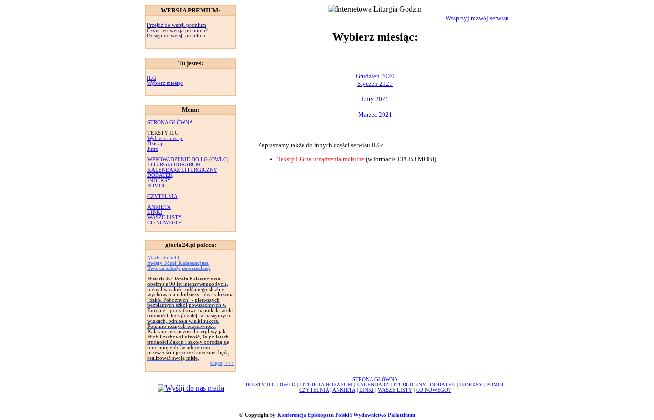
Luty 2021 (375, 99)
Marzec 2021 (375, 114)
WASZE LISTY (164, 217)
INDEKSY (159, 180)
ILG (151, 78)
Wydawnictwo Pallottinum (384, 415)
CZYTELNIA (162, 196)
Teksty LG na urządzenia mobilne (320, 159)
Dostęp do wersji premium (176, 35)
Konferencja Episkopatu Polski (313, 415)
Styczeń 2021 (375, 83)
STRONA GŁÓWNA (170, 122)
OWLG (287, 384)
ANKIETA (159, 207)
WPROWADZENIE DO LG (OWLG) (188, 159)
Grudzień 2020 (375, 76)
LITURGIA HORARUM (174, 164)
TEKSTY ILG (260, 384)
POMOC (156, 185)
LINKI (154, 212)
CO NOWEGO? (164, 222)
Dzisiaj (154, 143)
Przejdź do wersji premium (176, 25)
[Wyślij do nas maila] (191, 388)
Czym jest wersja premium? (177, 30)
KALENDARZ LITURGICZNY (182, 170)
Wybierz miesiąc (165, 83)
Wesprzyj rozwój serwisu (477, 18)
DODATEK (160, 175)
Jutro (152, 149)
